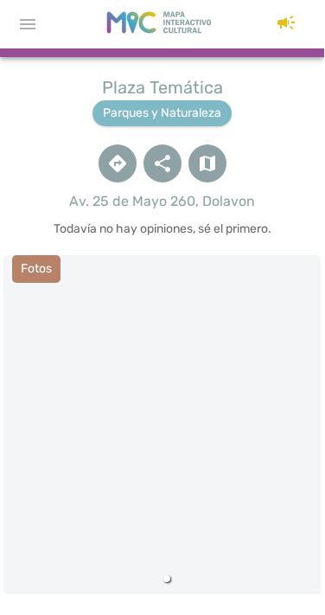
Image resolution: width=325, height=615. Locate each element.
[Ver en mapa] (207, 163)
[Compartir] (162, 163)
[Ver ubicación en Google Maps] (118, 163)
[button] (286, 24)
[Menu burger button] (27, 24)
